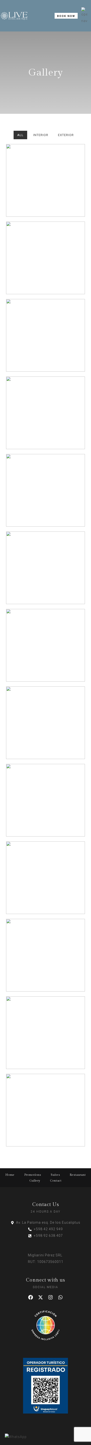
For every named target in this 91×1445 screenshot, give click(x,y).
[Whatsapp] (60, 1297)
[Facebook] (30, 1297)
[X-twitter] (40, 1297)
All (20, 135)
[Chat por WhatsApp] (16, 1437)
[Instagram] (50, 1297)
